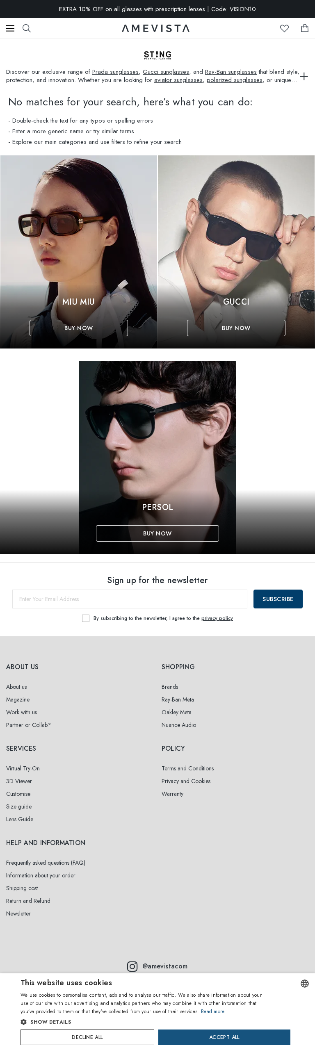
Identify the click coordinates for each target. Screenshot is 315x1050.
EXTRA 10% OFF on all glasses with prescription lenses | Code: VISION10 (157, 9)
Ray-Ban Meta (178, 699)
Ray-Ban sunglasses (231, 71)
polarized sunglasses (234, 79)
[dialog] (157, 1011)
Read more (213, 1011)
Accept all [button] (224, 1037)
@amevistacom (165, 966)
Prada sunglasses (115, 71)
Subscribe (278, 599)
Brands (170, 687)
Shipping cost (22, 888)
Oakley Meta (177, 712)
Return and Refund (28, 901)
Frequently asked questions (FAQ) (45, 863)
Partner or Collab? (28, 725)
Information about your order (40, 875)
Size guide (19, 806)
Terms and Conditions (188, 768)
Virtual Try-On (23, 768)
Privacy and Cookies (186, 781)
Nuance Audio (179, 725)
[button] (142, 1022)
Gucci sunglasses (166, 71)
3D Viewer (19, 781)
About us (16, 687)
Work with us (21, 712)
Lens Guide (19, 819)
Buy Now (78, 328)
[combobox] (305, 983)
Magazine (18, 699)
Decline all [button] (87, 1037)
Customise (18, 794)
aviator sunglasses (178, 79)
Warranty (172, 794)
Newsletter (18, 913)
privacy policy (217, 618)
